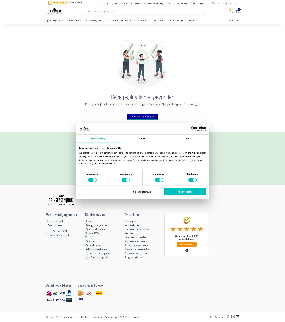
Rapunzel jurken (133, 225)
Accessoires (127, 20)
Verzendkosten (93, 245)
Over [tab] (187, 138)
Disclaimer (86, 317)
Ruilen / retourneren (95, 229)
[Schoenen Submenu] (149, 20)
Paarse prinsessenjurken (137, 253)
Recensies (90, 241)
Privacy (49, 317)
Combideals (113, 20)
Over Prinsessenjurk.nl (96, 257)
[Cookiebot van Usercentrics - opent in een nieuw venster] (193, 128)
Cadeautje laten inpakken (98, 253)
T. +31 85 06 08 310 (57, 231)
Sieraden (129, 233)
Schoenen (142, 20)
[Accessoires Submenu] (134, 20)
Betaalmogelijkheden (96, 249)
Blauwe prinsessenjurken (137, 249)
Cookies (98, 317)
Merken (191, 20)
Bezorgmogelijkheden (96, 225)
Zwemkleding (158, 20)
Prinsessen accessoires (137, 229)
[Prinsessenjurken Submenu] (104, 20)
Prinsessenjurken (94, 20)
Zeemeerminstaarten (136, 237)
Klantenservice (229, 3)
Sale (231, 20)
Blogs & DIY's (92, 233)
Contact (89, 237)
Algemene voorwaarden (67, 317)
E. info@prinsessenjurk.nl (59, 235)
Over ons (216, 3)
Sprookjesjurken (53, 20)
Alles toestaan (185, 191)
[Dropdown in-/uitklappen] (238, 3)
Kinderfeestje (176, 20)
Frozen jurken (131, 221)
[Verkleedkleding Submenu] (83, 20)
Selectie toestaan (142, 191)
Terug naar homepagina (143, 116)
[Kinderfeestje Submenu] (184, 20)
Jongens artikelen (134, 257)
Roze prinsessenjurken (136, 245)
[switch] (126, 179)
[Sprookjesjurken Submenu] (63, 20)
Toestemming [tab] (98, 138)
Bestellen (90, 221)
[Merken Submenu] (197, 20)
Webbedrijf (219, 317)
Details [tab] (142, 138)
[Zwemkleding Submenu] (167, 20)
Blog (237, 20)
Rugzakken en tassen (136, 241)
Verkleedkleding (73, 20)
